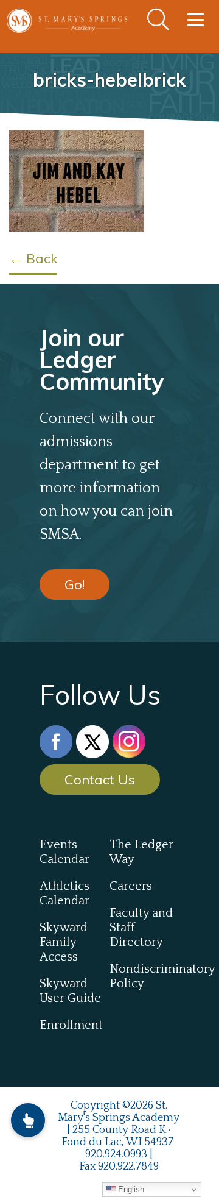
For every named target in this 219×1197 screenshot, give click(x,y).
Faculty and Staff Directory (141, 927)
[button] (28, 1120)
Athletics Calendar (64, 893)
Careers (130, 886)
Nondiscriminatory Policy (144, 976)
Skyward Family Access (64, 942)
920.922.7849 (128, 1166)
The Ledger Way (141, 852)
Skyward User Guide (70, 991)
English (130, 1189)
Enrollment (71, 1025)
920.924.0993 (116, 1154)
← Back (33, 258)
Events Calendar (64, 852)
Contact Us (99, 779)
